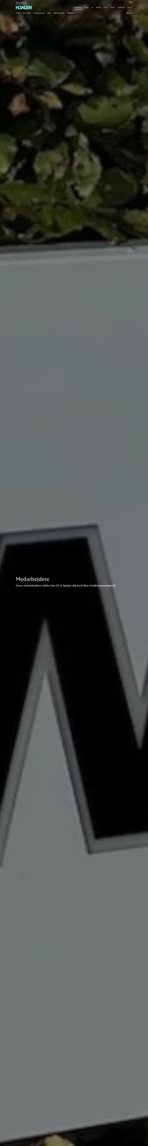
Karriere (105, 7)
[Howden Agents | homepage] (24, 7)
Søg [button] (129, 7)
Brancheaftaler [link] (27, 13)
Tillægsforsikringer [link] (39, 13)
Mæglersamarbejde (59, 13)
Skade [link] (49, 13)
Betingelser (70, 13)
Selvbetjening (121, 7)
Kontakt (87, 7)
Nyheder (113, 7)
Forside (18, 13)
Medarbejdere (78, 7)
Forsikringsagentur (21, 2)
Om (92, 7)
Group (130, 2)
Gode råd (98, 7)
